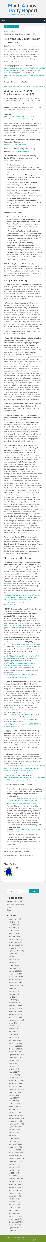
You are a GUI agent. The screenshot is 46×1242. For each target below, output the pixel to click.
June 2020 (12, 1132)
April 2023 (12, 1034)
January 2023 (13, 1043)
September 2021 (14, 1089)
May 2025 (12, 962)
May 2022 (12, 1066)
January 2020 (13, 1147)
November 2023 (14, 1014)
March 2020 (13, 1141)
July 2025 (12, 956)
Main (11, 31)
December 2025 (14, 942)
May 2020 (12, 1135)
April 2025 (12, 965)
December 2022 (14, 1046)
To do (9, 910)
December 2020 (14, 1115)
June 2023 (12, 1029)
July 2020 (12, 1130)
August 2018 (13, 1196)
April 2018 (12, 1207)
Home (6, 31)
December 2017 (14, 1219)
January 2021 (13, 1112)
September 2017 (14, 1228)
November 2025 (14, 945)
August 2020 (13, 1127)
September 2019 (14, 1158)
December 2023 (14, 1011)
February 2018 (14, 1213)
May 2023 (12, 1031)
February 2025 (14, 971)
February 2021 (14, 1109)
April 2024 (12, 1000)
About (9, 907)
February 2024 (14, 1006)
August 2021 (13, 1092)
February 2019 (14, 1179)
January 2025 (13, 974)
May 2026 (12, 928)
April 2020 (12, 1138)
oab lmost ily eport (23, 8)
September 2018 (14, 1193)
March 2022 (13, 1072)
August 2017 (13, 1231)
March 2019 (13, 1176)
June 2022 (12, 1063)
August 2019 (13, 1161)
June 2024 (12, 994)
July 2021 (12, 1095)
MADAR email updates (14, 901)
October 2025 (13, 948)
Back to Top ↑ (31, 1240)
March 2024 (13, 1003)
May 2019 (12, 1170)
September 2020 (14, 1124)
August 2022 (13, 1057)
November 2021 (14, 1083)
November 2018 (14, 1187)
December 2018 (14, 1184)
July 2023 (12, 1026)
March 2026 (13, 933)
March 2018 (13, 1210)
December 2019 (14, 1150)
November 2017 (14, 1222)
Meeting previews (31, 46)
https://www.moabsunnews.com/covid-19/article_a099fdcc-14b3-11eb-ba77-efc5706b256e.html (20, 665)
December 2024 (14, 977)
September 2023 (14, 1020)
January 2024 (13, 1008)
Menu (3, 20)
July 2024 (12, 991)
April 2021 (12, 1104)
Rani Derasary (12, 46)
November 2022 (14, 1049)
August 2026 (13, 919)
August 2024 (13, 988)
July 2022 (12, 1060)
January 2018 (13, 1216)
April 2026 (12, 931)
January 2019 (13, 1181)
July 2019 (12, 1164)
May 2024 (12, 997)
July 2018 (12, 1199)
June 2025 (12, 959)
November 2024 (14, 980)
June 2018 (12, 1202)
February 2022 (14, 1075)
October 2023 (13, 1017)
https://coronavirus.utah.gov (14, 625)
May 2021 (12, 1101)
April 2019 (12, 1173)
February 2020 (14, 1144)
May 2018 (12, 1205)
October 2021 (13, 1086)
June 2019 (12, 1167)
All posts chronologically (15, 904)
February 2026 (14, 936)
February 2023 (14, 1040)
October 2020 (13, 1121)
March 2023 (13, 1037)
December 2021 (14, 1081)
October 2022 (13, 1052)
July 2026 (12, 922)
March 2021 (13, 1106)
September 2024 (14, 985)
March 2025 (13, 968)
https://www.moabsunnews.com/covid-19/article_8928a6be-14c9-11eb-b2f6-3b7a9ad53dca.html (17, 602)
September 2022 (14, 1055)
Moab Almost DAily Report (16, 1237)
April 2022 (12, 1069)
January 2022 (13, 1078)
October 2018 (13, 1190)
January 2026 (13, 939)
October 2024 (13, 982)
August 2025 (13, 954)
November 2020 (14, 1118)
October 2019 (13, 1156)
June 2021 (12, 1098)
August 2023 (13, 1023)
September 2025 (14, 951)
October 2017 (13, 1225)
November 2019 (14, 1153)
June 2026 (12, 925)
